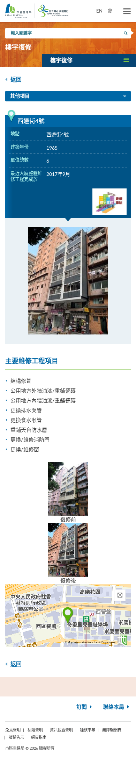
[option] (68, 281)
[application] (68, 615)
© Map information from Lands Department (90, 642)
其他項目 (20, 96)
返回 (15, 80)
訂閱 (82, 707)
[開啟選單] (127, 11)
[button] (89, 60)
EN (99, 11)
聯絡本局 (114, 707)
